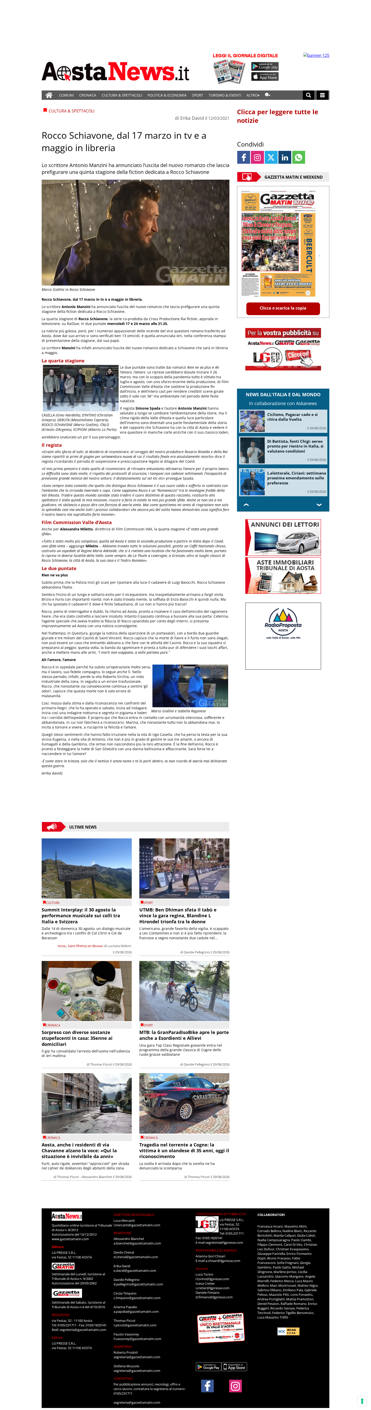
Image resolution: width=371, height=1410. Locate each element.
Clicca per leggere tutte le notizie (277, 116)
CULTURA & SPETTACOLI (122, 95)
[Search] (308, 95)
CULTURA (53, 903)
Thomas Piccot (101, 1064)
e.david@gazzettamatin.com (135, 1270)
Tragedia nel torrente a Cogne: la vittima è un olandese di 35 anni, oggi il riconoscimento (184, 1151)
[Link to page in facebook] (243, 157)
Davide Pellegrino (197, 952)
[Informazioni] (267, 95)
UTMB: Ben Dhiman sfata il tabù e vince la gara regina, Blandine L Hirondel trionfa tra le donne (178, 916)
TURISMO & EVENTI (225, 95)
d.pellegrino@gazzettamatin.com (138, 1284)
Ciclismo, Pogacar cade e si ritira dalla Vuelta (292, 417)
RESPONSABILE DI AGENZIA (216, 1250)
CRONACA (87, 95)
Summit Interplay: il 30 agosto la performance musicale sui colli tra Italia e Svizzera (81, 916)
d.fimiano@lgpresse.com (214, 1297)
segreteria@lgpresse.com (224, 1242)
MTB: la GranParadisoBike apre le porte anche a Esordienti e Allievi (184, 1035)
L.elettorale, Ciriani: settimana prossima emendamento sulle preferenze (296, 478)
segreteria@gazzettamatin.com (83, 1329)
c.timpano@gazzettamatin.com (137, 1298)
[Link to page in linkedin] (284, 157)
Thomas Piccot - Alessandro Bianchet (84, 1176)
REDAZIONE (60, 1314)
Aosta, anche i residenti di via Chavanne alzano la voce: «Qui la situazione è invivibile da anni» (79, 1151)
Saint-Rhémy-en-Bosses (85, 946)
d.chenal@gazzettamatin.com (136, 1257)
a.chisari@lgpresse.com (222, 1260)
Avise (62, 946)
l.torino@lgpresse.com (212, 1279)
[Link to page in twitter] (271, 157)
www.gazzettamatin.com (70, 1239)
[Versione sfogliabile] (230, 68)
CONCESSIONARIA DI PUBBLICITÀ (221, 1214)
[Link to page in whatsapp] (298, 157)
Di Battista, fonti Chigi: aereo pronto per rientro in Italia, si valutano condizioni (295, 446)
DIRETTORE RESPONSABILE (134, 1214)
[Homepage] (49, 95)
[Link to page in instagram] (257, 157)
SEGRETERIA (123, 1346)
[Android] (265, 66)
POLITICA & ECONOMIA (167, 95)
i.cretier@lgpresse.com (212, 1288)
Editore (58, 1246)
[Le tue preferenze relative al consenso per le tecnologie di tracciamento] (362, 1401)
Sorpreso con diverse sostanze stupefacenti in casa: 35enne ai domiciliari (77, 1038)
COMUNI (66, 95)
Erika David (192, 118)
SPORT (197, 95)
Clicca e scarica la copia (283, 308)
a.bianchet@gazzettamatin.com (137, 1243)
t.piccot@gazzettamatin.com (135, 1325)
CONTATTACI (123, 1378)
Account (202, 1268)
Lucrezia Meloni (119, 946)
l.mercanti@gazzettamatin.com (137, 1225)
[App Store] (265, 76)
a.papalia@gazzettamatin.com (136, 1311)
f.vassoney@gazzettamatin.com (137, 1338)
